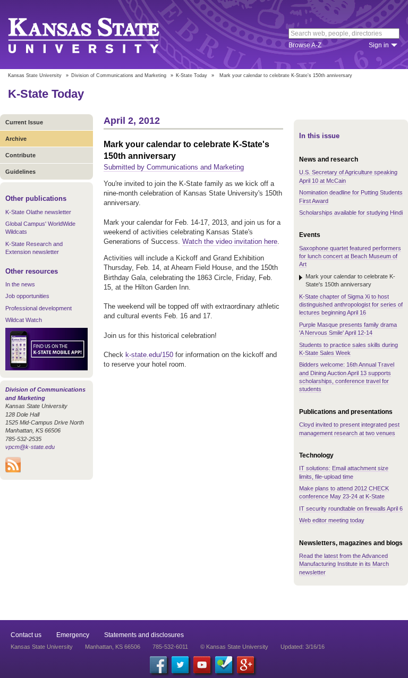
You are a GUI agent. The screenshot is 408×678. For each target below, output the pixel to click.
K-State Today (191, 75)
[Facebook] (158, 664)
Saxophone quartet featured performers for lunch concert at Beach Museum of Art (350, 256)
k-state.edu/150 (149, 355)
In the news (20, 284)
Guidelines (20, 171)
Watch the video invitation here (229, 241)
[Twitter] (180, 664)
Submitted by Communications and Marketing (174, 167)
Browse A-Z (304, 45)
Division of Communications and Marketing (118, 75)
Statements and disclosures (144, 635)
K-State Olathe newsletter (38, 212)
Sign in (379, 45)
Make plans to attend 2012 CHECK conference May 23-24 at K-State (344, 492)
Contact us (26, 635)
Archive (16, 138)
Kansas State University (97, 34)
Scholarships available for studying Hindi (351, 212)
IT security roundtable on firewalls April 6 (351, 508)
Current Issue (24, 122)
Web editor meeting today (331, 520)
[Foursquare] (223, 664)
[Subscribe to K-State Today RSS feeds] (13, 470)
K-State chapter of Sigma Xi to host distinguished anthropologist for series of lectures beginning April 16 (351, 304)
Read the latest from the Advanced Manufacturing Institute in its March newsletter (344, 564)
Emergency (72, 635)
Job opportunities (27, 296)
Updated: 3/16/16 (302, 646)
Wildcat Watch (23, 320)
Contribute (20, 155)
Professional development (38, 308)
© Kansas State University (234, 646)
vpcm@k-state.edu (30, 447)
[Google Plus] (245, 664)
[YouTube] (201, 664)
